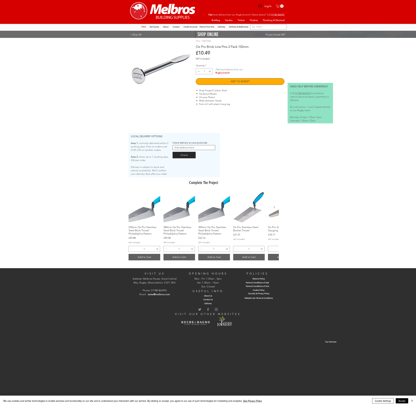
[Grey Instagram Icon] (216, 309)
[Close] (412, 400)
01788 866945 (277, 14)
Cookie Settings (383, 400)
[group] (203, 226)
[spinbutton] (204, 71)
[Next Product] (274, 207)
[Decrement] (198, 71)
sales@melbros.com (159, 294)
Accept (401, 400)
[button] (280, 6)
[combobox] (194, 147)
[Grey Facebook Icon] (208, 309)
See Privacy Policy (252, 400)
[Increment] (210, 71)
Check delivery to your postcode (190, 143)
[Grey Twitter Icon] (200, 309)
